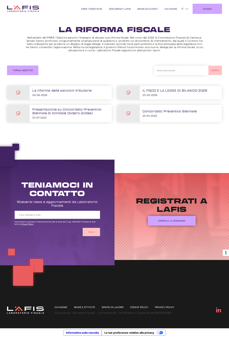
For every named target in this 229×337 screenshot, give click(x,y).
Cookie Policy (139, 307)
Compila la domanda (171, 220)
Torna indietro (23, 70)
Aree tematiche (91, 8)
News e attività (84, 307)
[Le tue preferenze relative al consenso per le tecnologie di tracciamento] (226, 253)
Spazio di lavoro (113, 307)
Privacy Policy (27, 224)
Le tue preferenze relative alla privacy (129, 332)
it (182, 9)
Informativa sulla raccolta (82, 332)
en (186, 9)
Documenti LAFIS (120, 8)
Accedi (207, 8)
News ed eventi (147, 8)
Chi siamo (171, 8)
